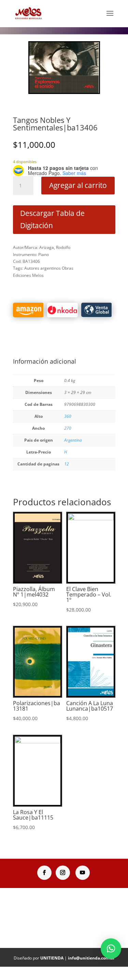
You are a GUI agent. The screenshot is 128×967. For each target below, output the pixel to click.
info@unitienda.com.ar (91, 958)
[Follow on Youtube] (82, 873)
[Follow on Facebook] (44, 873)
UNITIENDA (51, 958)
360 (67, 416)
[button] (111, 948)
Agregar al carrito (78, 185)
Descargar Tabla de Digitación (52, 219)
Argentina (73, 440)
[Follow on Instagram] (63, 873)
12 (66, 464)
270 (67, 428)
